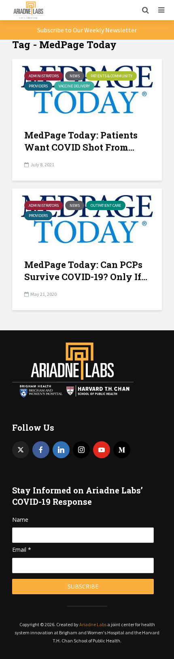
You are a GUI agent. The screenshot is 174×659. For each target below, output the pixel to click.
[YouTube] (101, 449)
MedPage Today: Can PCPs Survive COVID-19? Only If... (85, 271)
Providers (38, 86)
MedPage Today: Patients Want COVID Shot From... (81, 141)
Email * (21, 549)
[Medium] (121, 449)
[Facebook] (40, 449)
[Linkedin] (61, 449)
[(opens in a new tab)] (87, 218)
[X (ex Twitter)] (20, 449)
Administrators (44, 76)
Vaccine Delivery (74, 86)
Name (20, 519)
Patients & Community (111, 76)
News (75, 76)
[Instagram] (81, 449)
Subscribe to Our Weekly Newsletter (87, 30)
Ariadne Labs (92, 624)
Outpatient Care (106, 205)
